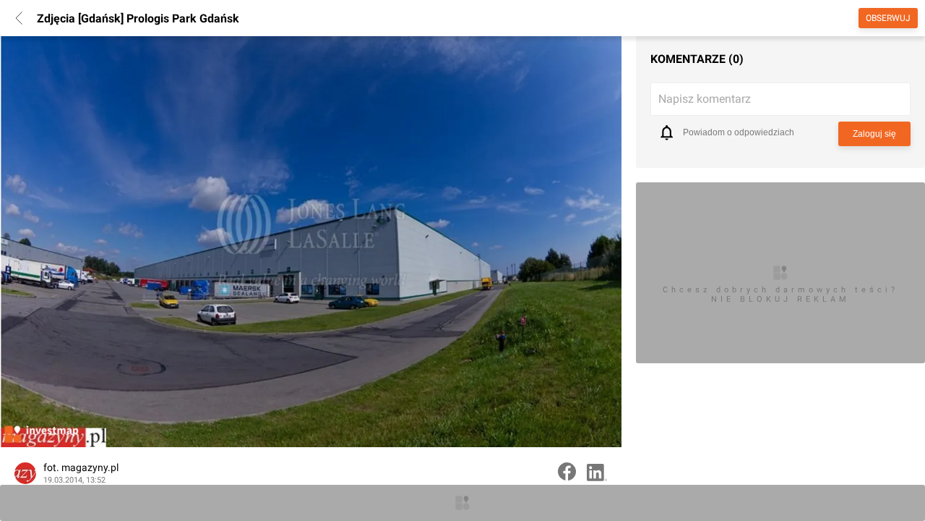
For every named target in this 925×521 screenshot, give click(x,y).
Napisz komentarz (704, 99)
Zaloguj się (874, 134)
